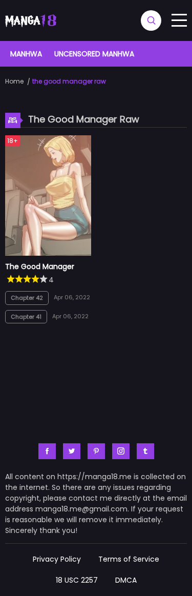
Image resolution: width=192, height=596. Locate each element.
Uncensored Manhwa (94, 54)
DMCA (126, 580)
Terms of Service (128, 559)
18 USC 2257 (77, 580)
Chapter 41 (26, 317)
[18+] (48, 253)
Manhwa (26, 54)
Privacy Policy (57, 559)
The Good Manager (39, 266)
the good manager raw (69, 81)
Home (14, 81)
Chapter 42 (27, 298)
